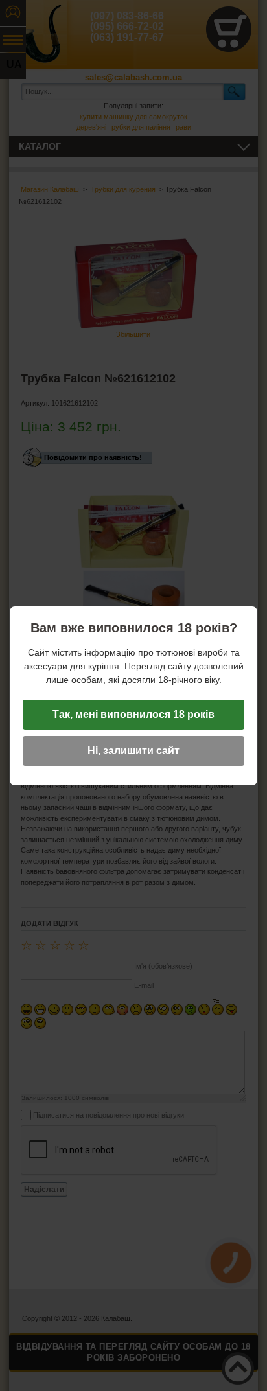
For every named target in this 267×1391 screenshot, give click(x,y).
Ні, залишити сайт (133, 750)
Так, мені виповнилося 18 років (133, 714)
